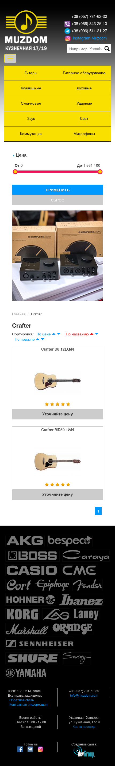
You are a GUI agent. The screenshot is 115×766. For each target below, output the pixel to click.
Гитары (31, 72)
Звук (31, 118)
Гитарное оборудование (84, 72)
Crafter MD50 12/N (57, 429)
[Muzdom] (26, 30)
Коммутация (31, 133)
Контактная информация (28, 704)
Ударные (84, 103)
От (17, 165)
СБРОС (57, 200)
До (79, 165)
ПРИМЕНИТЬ (58, 189)
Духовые (84, 87)
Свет (84, 118)
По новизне (25, 339)
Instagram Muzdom (89, 38)
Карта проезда (84, 726)
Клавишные (31, 87)
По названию (77, 333)
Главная (18, 313)
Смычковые (31, 103)
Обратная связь (21, 699)
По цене (43, 333)
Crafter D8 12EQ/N (57, 349)
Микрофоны (84, 133)
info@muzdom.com (84, 695)
